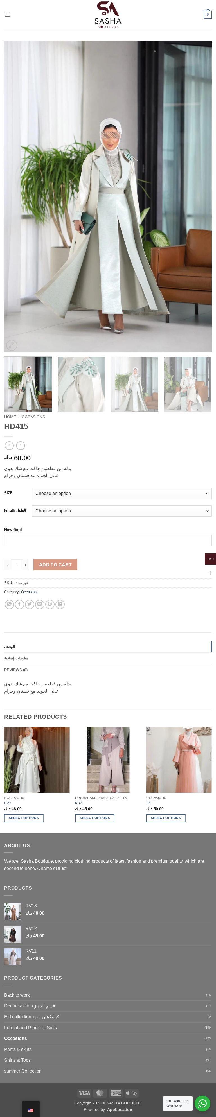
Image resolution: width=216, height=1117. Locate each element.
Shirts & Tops (17, 1060)
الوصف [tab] (9, 647)
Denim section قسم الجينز (29, 1005)
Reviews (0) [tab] (16, 670)
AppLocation (119, 1109)
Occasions (33, 417)
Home (10, 417)
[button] (7, 15)
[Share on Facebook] (19, 604)
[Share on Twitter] (29, 604)
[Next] (200, 196)
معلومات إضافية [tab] (16, 658)
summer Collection (23, 1071)
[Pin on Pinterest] (50, 604)
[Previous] (15, 196)
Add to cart (55, 564)
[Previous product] (20, 445)
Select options (24, 818)
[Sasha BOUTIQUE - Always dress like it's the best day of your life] (108, 15)
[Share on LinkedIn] (60, 604)
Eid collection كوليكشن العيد (31, 1016)
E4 (148, 803)
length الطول (15, 510)
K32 (78, 803)
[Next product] (9, 445)
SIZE (8, 493)
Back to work (17, 995)
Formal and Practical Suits (30, 1027)
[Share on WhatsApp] (9, 604)
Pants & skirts (18, 1049)
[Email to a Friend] (39, 604)
